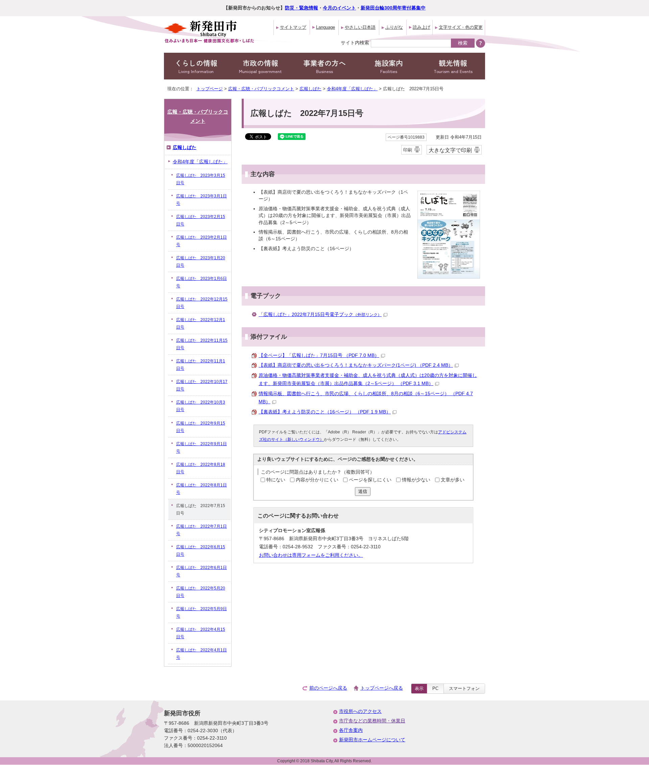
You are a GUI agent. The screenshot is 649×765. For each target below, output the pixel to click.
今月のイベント (339, 7)
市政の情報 (260, 66)
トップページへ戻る (381, 688)
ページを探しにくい (370, 479)
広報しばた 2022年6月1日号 (201, 571)
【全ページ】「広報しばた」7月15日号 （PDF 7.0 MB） (319, 355)
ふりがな (394, 27)
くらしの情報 (196, 66)
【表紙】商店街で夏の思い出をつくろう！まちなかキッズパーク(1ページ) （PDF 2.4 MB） (356, 365)
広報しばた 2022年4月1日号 (201, 654)
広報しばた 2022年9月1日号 (201, 447)
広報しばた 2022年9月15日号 (200, 427)
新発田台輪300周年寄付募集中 (393, 7)
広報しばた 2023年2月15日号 (200, 220)
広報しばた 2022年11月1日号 (200, 365)
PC (435, 688)
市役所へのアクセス (360, 711)
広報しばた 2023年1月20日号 (200, 262)
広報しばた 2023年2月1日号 (201, 241)
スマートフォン (464, 688)
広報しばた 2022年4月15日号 (200, 633)
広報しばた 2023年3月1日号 (201, 200)
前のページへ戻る (328, 688)
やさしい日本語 (360, 27)
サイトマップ (293, 27)
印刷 (407, 149)
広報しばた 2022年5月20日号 (200, 592)
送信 (362, 491)
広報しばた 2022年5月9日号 (201, 612)
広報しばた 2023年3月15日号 (200, 179)
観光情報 (453, 66)
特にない (275, 479)
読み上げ (421, 27)
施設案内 (389, 66)
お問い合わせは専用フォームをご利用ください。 (311, 555)
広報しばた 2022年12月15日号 (201, 303)
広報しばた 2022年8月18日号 (200, 468)
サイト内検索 (355, 42)
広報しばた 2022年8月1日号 (201, 489)
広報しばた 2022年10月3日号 (200, 406)
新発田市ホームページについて (372, 739)
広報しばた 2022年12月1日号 (200, 323)
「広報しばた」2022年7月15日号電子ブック (320, 314)
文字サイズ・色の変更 (461, 27)
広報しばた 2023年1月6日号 (201, 282)
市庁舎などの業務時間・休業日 (372, 720)
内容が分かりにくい (317, 479)
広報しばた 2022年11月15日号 (201, 344)
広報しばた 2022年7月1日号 (201, 530)
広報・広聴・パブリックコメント (261, 88)
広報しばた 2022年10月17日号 (201, 385)
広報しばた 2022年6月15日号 (200, 551)
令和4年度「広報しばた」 (352, 88)
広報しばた (310, 88)
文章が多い (452, 479)
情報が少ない (416, 479)
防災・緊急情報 (301, 7)
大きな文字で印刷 (450, 150)
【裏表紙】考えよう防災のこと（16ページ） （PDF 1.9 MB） (325, 411)
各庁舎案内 (351, 730)
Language (325, 27)
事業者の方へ (324, 66)
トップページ (209, 88)
